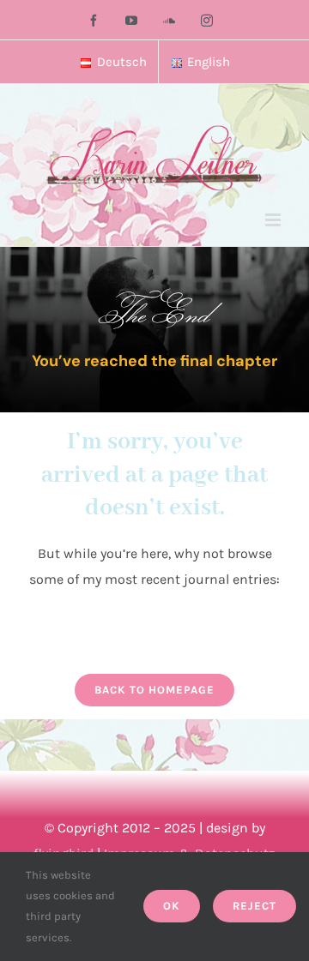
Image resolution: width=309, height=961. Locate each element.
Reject (254, 905)
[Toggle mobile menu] (274, 220)
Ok (171, 905)
